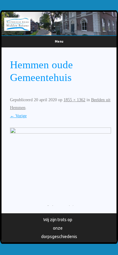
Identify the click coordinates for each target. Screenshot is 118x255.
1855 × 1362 (74, 100)
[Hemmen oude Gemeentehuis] (60, 165)
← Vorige (18, 116)
